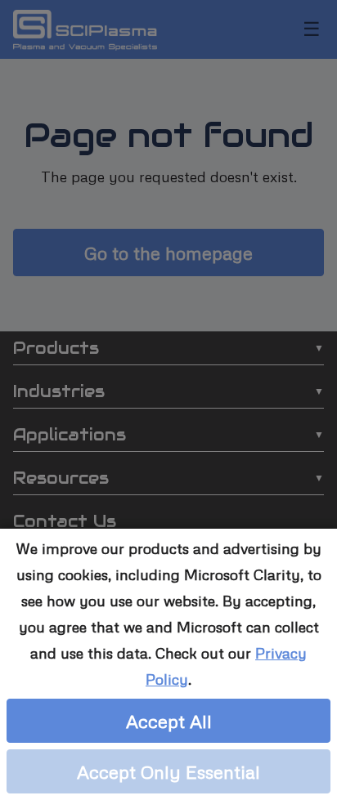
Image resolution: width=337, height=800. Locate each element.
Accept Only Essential (168, 771)
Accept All (169, 720)
